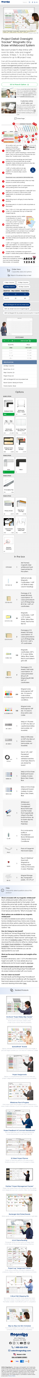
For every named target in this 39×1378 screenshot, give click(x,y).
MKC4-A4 (8, 794)
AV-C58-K (8, 728)
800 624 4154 (27, 94)
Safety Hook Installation (13, 944)
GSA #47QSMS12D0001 (19, 1357)
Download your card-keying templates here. (19, 177)
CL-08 (8, 838)
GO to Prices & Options (18, 84)
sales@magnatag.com (27, 96)
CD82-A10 (8, 677)
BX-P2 (8, 880)
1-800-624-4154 (21, 1347)
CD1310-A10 (8, 639)
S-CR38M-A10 (8, 713)
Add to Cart (24, 341)
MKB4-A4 (8, 778)
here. (25, 983)
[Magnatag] (19, 1335)
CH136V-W (8, 585)
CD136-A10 (8, 602)
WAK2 (8, 866)
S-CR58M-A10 (8, 697)
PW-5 (8, 852)
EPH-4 (8, 815)
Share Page (21, 118)
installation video (16, 940)
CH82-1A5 (8, 658)
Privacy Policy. (11, 1376)
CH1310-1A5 (8, 621)
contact (30, 93)
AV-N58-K (8, 744)
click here (30, 963)
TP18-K (9, 761)
